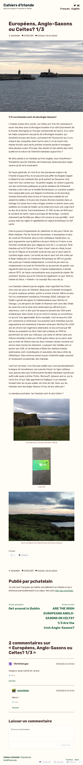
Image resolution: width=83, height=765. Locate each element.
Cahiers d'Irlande (18, 5)
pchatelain (15, 35)
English (75, 9)
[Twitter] (75, 5)
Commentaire (65, 745)
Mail (77, 760)
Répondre (12, 681)
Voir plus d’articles (64, 590)
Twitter (69, 760)
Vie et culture (51, 35)
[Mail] (78, 5)
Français (65, 9)
